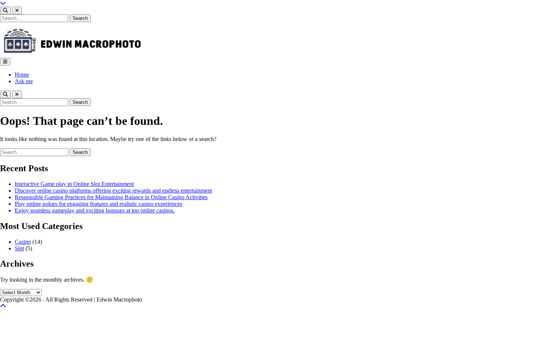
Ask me (24, 81)
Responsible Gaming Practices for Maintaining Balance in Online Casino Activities (111, 197)
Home (22, 74)
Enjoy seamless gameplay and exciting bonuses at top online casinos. (95, 210)
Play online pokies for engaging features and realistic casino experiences (98, 204)
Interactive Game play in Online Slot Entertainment (74, 184)
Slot (19, 248)
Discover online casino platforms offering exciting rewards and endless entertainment (113, 190)
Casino (23, 242)
